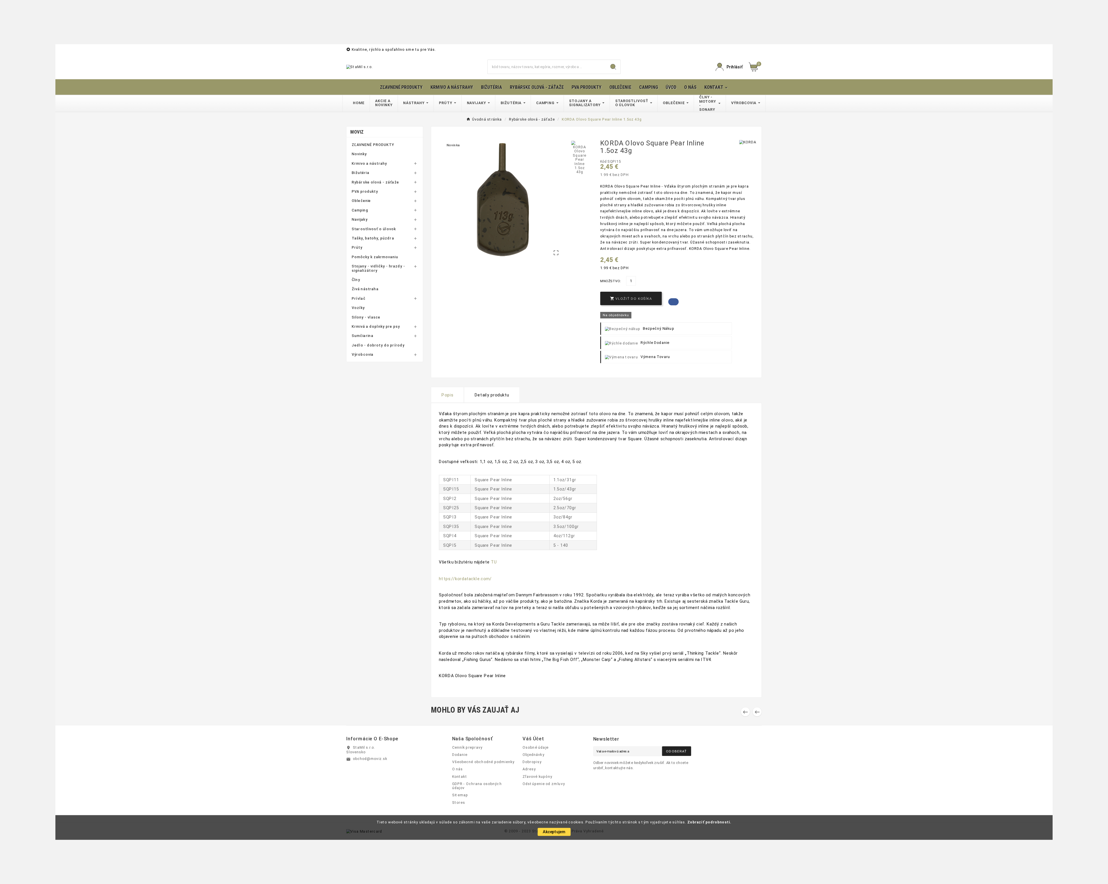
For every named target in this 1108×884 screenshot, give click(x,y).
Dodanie (459, 754)
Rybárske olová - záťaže (375, 182)
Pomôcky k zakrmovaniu (375, 257)
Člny (356, 280)
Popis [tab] (447, 394)
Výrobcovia (363, 355)
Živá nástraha (365, 289)
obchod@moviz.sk (370, 759)
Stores (458, 802)
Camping (360, 210)
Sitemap (460, 795)
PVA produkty (365, 192)
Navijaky (360, 220)
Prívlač (359, 298)
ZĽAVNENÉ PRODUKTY (373, 145)
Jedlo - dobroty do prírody (378, 345)
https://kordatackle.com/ (465, 578)
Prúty (357, 248)
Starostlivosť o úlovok (374, 229)
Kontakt (459, 776)
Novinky (359, 154)
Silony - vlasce (366, 317)
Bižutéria (360, 173)
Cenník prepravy (467, 747)
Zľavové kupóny (537, 776)
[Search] (613, 67)
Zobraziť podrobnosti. (709, 822)
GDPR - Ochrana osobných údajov (477, 786)
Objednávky (533, 754)
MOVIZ (357, 132)
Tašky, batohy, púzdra (373, 238)
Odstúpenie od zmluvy (544, 784)
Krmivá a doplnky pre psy (376, 327)
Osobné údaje (536, 747)
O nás (457, 769)
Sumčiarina (362, 336)
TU (494, 562)
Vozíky (358, 308)
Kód (603, 162)
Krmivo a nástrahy (369, 163)
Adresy (529, 769)
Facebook (673, 301)
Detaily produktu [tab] (492, 394)
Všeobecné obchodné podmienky (483, 762)
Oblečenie (361, 201)
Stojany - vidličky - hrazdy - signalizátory (378, 268)
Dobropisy (532, 762)
